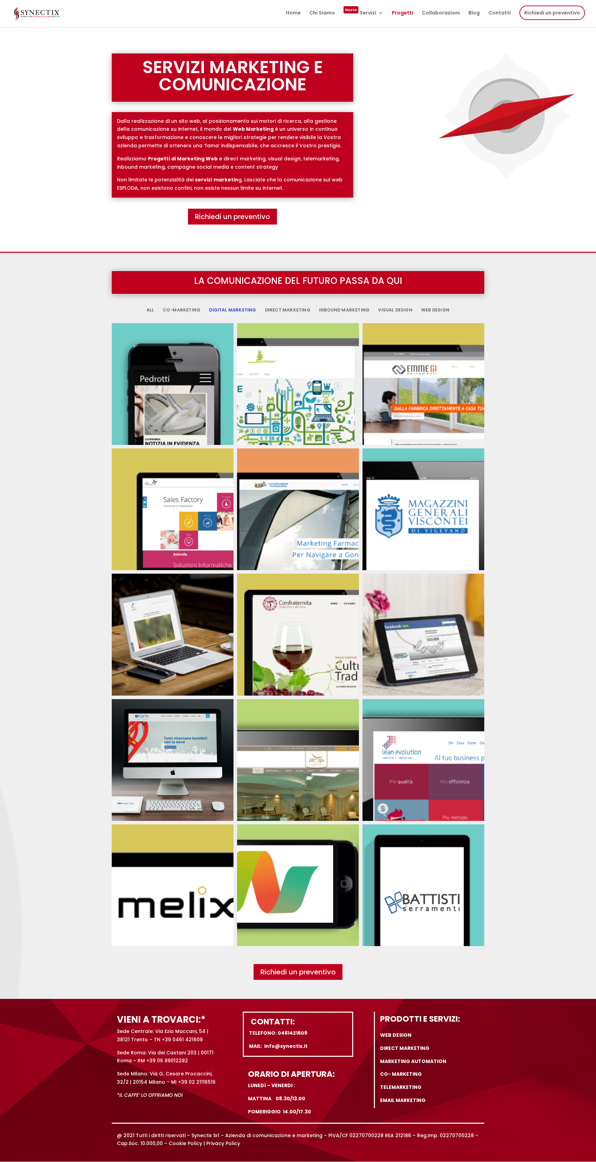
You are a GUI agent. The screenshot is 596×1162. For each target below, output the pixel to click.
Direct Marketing (287, 310)
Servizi (360, 13)
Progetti (402, 13)
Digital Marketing (232, 310)
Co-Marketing (181, 310)
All (150, 310)
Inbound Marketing (344, 310)
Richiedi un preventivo (552, 12)
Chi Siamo (322, 13)
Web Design (435, 310)
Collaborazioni (441, 13)
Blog (474, 13)
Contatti (499, 13)
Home (293, 13)
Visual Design (395, 310)
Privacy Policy (223, 1143)
